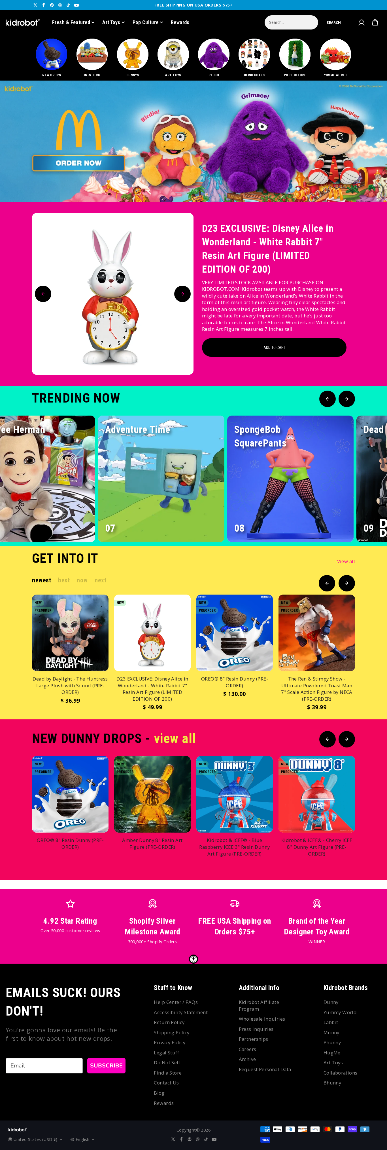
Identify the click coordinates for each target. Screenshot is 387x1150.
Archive (247, 1059)
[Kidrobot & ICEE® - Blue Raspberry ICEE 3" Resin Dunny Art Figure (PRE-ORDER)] (234, 794)
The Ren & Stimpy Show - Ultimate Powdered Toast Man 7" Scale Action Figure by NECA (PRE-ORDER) (316, 688)
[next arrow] (368, 182)
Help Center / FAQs (176, 1002)
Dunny (331, 1002)
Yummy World (340, 1012)
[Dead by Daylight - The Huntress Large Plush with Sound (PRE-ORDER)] (70, 633)
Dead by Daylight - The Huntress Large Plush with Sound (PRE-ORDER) (70, 685)
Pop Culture (146, 22)
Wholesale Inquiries (262, 1019)
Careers (247, 1049)
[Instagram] (60, 5)
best (64, 580)
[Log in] (361, 22)
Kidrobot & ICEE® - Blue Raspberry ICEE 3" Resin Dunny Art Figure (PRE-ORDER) (234, 847)
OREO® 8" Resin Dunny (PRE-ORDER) (234, 682)
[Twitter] (35, 5)
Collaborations (341, 1072)
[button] (333, 22)
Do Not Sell (167, 1062)
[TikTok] (68, 5)
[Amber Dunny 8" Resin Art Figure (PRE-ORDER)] (152, 794)
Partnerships (253, 1039)
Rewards (180, 22)
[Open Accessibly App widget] (193, 959)
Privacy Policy (169, 1042)
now (82, 580)
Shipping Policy (171, 1032)
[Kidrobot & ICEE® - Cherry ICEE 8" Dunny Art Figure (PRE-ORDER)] (316, 794)
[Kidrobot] (23, 22)
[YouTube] (76, 5)
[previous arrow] (350, 182)
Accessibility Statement (181, 1012)
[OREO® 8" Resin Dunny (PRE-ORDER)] (234, 633)
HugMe (332, 1052)
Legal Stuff (166, 1052)
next (100, 580)
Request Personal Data (265, 1069)
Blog (159, 1093)
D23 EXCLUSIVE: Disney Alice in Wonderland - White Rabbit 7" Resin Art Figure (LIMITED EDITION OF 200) (268, 249)
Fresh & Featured (71, 22)
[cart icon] (375, 22)
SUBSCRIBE (106, 1065)
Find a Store (168, 1072)
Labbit (331, 1022)
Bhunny (332, 1082)
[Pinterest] (51, 5)
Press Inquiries (256, 1029)
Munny (331, 1032)
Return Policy (169, 1022)
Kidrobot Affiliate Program (259, 1005)
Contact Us (166, 1082)
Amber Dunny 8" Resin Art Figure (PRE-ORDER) (152, 843)
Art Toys (111, 22)
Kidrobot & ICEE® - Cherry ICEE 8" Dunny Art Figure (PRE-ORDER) (316, 847)
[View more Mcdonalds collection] (193, 141)
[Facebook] (43, 5)
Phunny (332, 1042)
